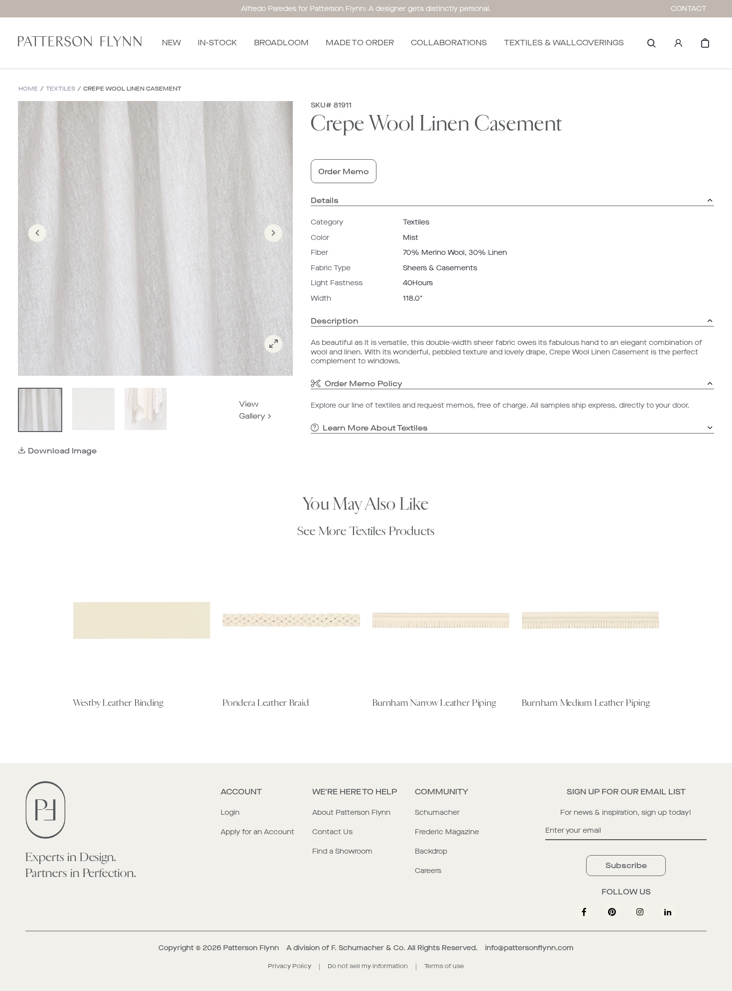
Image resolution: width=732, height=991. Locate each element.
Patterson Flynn (251, 948)
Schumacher (437, 812)
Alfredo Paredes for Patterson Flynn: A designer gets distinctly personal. (366, 8)
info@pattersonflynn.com (529, 948)
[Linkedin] (668, 912)
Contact (689, 8)
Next (273, 247)
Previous (37, 247)
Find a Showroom (342, 851)
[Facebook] (584, 912)
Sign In (678, 42)
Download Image (62, 450)
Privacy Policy (289, 966)
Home (28, 89)
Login (230, 812)
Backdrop (431, 851)
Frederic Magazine (447, 832)
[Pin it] (612, 912)
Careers (428, 871)
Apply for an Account (257, 832)
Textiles (60, 89)
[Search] (651, 42)
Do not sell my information (368, 966)
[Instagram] (640, 912)
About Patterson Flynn (351, 812)
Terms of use (444, 966)
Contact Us (332, 832)
